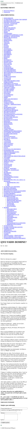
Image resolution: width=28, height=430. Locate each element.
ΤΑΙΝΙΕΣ (6, 234)
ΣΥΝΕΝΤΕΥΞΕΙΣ (8, 225)
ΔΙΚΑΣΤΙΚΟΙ (7, 73)
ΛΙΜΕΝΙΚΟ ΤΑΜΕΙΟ (9, 87)
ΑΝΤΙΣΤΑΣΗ (10, 203)
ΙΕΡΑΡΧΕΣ (7, 57)
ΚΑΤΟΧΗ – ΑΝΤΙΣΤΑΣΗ (10, 23)
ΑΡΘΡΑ (6, 106)
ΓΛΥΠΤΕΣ (6, 125)
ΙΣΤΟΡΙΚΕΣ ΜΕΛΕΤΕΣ (10, 21)
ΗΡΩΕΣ (6, 32)
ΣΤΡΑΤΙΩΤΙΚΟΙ (8, 33)
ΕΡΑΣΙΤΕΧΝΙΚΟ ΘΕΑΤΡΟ (11, 117)
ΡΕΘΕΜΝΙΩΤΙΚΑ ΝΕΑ (13, 182)
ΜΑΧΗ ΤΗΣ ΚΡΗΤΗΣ (10, 27)
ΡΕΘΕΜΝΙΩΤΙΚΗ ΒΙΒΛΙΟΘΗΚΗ (13, 131)
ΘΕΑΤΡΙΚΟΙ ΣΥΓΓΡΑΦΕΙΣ (11, 119)
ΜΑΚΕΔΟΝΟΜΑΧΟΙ (12, 199)
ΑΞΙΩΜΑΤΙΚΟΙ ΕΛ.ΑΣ (13, 214)
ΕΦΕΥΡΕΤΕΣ (7, 92)
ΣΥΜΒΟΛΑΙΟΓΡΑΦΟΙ (10, 76)
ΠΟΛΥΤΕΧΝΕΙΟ (11, 206)
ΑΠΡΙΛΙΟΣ (7, 43)
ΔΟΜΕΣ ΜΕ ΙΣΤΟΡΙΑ (9, 160)
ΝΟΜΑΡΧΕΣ (7, 96)
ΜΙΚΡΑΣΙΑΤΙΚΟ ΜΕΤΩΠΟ (14, 200)
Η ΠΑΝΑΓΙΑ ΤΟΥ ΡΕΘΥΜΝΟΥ (12, 149)
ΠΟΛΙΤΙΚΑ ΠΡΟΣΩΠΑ (10, 188)
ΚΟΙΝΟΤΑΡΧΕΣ (8, 101)
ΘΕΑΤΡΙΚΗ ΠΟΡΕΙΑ (9, 115)
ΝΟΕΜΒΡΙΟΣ (7, 53)
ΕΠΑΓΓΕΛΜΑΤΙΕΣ (9, 86)
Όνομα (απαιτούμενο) (6, 408)
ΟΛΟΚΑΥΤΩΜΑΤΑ (9, 29)
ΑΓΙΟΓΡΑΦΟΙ (7, 128)
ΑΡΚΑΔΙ (6, 26)
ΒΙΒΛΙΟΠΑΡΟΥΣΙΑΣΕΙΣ (10, 189)
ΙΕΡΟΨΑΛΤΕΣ (7, 62)
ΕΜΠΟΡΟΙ (10, 218)
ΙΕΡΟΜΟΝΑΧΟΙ (8, 61)
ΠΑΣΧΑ (6, 147)
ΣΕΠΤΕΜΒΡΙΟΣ (8, 50)
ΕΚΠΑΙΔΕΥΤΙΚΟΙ (12, 209)
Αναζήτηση (3, 4)
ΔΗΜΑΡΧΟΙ (7, 100)
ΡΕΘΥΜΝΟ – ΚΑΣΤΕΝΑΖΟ (11, 170)
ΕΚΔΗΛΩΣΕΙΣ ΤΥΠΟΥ (10, 107)
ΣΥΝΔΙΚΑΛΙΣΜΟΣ (9, 89)
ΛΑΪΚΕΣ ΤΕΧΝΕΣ (9, 129)
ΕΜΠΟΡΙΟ (6, 174)
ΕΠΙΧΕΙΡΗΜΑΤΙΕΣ (12, 217)
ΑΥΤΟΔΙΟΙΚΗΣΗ (8, 94)
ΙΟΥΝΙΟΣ (6, 46)
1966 (8, 184)
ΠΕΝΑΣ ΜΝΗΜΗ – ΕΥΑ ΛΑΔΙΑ (12, 237)
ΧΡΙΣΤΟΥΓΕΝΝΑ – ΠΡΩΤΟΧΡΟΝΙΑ (14, 235)
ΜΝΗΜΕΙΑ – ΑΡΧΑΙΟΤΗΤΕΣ (12, 36)
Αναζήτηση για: (19, 3)
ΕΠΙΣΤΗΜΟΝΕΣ (11, 213)
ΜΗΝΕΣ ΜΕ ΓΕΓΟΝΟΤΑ (10, 37)
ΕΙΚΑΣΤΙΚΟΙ (7, 178)
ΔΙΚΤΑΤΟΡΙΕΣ (11, 204)
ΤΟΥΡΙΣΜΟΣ (7, 79)
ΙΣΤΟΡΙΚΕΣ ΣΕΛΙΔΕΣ (9, 196)
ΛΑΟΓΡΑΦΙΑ (7, 140)
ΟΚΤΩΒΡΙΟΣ (7, 51)
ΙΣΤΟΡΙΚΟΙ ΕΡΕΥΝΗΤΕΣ (10, 133)
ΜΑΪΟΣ (6, 44)
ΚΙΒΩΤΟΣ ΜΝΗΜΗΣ (9, 153)
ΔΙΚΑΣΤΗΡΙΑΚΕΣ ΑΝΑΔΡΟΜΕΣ (13, 195)
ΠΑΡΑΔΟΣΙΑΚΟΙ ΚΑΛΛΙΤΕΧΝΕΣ (13, 114)
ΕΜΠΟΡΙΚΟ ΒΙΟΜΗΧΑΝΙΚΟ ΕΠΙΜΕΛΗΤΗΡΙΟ (12, 81)
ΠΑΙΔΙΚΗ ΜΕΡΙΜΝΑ (9, 193)
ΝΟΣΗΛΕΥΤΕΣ (8, 164)
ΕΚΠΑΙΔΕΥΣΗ (8, 64)
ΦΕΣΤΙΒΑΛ (7, 139)
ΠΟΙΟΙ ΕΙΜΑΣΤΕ (8, 18)
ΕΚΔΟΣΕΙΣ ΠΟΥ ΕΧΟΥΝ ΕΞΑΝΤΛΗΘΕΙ (15, 191)
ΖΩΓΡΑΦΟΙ (7, 126)
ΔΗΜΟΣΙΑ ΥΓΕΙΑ (8, 161)
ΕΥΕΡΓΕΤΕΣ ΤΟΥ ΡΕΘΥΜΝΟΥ (12, 192)
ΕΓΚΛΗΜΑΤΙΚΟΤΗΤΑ (10, 71)
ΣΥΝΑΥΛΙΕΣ (7, 232)
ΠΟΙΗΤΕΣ (6, 135)
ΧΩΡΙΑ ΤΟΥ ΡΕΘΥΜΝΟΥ (11, 99)
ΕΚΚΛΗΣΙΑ (7, 55)
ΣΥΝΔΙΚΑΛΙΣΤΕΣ (9, 90)
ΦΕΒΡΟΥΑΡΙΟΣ (8, 40)
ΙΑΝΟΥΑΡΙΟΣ (7, 39)
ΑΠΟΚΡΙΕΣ (7, 146)
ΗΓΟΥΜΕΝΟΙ (7, 60)
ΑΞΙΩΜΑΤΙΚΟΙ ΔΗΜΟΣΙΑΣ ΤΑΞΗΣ (13, 34)
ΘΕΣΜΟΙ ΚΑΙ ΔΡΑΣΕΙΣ (10, 231)
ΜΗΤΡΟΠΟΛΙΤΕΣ (12, 211)
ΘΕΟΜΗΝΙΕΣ (7, 172)
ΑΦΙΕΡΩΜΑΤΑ (8, 230)
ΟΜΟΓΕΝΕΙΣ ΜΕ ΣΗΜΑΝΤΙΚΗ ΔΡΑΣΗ (14, 156)
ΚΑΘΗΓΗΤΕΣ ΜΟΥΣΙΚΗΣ (11, 110)
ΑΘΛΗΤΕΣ (7, 167)
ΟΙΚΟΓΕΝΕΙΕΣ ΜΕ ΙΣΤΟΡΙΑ (11, 152)
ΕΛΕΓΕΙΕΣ (7, 158)
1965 (8, 185)
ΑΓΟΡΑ (6, 171)
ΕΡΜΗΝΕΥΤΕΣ (11, 220)
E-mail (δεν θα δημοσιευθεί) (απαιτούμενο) (11, 410)
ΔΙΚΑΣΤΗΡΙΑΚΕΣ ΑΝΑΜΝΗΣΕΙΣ (13, 72)
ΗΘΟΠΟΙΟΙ (7, 121)
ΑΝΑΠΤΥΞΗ (7, 78)
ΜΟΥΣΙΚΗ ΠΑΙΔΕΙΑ (9, 108)
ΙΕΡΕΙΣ (5, 58)
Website (3, 413)
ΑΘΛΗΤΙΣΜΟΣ (8, 165)
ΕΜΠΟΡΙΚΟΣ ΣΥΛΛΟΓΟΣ (11, 83)
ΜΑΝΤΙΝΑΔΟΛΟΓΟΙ (9, 136)
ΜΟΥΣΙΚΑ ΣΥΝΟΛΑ (9, 113)
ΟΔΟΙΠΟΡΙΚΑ (8, 175)
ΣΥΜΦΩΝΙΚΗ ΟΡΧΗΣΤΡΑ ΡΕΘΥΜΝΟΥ (15, 238)
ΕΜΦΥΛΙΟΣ (10, 216)
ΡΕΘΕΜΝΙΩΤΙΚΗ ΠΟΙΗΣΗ (11, 177)
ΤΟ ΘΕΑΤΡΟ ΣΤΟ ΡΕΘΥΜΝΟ (12, 186)
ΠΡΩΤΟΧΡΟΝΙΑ (8, 145)
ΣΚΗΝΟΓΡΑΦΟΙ (8, 124)
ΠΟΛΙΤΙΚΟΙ (7, 93)
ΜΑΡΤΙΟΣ (6, 41)
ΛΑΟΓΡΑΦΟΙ (7, 142)
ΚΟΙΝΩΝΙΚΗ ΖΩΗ (9, 150)
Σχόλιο (2, 419)
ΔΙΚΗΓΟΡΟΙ (7, 75)
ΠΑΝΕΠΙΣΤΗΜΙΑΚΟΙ (10, 69)
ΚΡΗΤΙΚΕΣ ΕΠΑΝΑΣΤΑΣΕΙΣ (12, 22)
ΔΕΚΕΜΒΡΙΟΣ (8, 54)
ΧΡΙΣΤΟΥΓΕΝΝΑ (8, 143)
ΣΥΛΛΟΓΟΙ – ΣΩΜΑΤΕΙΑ (11, 138)
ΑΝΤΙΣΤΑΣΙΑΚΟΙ (8, 25)
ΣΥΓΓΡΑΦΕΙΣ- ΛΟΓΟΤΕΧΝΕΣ (12, 132)
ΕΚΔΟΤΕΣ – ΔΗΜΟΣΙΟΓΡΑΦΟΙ (12, 104)
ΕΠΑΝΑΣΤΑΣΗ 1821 (12, 198)
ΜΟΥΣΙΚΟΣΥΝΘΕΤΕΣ (10, 111)
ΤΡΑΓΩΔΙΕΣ (7, 157)
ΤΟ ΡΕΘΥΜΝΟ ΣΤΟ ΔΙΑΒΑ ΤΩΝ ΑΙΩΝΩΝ (15, 19)
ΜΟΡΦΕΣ (6, 207)
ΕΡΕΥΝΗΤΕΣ (10, 210)
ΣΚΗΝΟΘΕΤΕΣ (8, 122)
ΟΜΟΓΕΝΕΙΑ (7, 154)
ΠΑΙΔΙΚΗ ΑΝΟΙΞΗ (9, 228)
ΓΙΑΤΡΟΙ (6, 163)
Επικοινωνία (7, 12)
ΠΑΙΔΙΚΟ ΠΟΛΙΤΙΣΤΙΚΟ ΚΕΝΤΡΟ (13, 227)
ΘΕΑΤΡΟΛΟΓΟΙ (8, 118)
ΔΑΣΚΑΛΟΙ (7, 65)
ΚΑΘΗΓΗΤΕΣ (7, 67)
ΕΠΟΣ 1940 (7, 30)
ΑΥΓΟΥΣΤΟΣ (7, 48)
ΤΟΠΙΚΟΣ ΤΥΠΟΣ (9, 103)
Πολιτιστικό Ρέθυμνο (9, 10)
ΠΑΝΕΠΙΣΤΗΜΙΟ (8, 68)
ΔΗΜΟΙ (6, 97)
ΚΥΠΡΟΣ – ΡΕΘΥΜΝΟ (10, 168)
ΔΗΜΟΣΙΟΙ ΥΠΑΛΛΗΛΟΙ (14, 224)
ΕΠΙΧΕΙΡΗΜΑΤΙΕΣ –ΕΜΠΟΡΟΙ (12, 85)
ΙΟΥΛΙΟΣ (6, 47)
